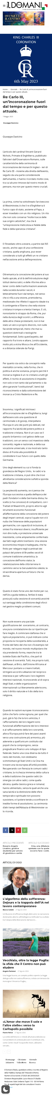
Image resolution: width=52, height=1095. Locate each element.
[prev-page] (4, 1052)
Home (5, 89)
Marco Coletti (8, 910)
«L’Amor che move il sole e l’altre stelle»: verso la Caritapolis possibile (22, 1025)
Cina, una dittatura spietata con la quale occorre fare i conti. (38, 848)
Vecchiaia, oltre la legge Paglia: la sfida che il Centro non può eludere (26, 964)
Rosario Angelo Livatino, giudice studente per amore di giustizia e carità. (13, 849)
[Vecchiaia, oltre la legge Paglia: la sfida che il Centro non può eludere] (26, 942)
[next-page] (9, 1052)
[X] (12, 830)
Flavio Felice (8, 1032)
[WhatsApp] (24, 830)
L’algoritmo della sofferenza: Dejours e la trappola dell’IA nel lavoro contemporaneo (26, 902)
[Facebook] (5, 830)
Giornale (13, 89)
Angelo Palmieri (9, 971)
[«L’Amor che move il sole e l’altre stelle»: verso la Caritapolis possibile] (26, 1004)
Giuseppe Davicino (10, 123)
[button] (5, 1089)
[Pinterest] (18, 830)
